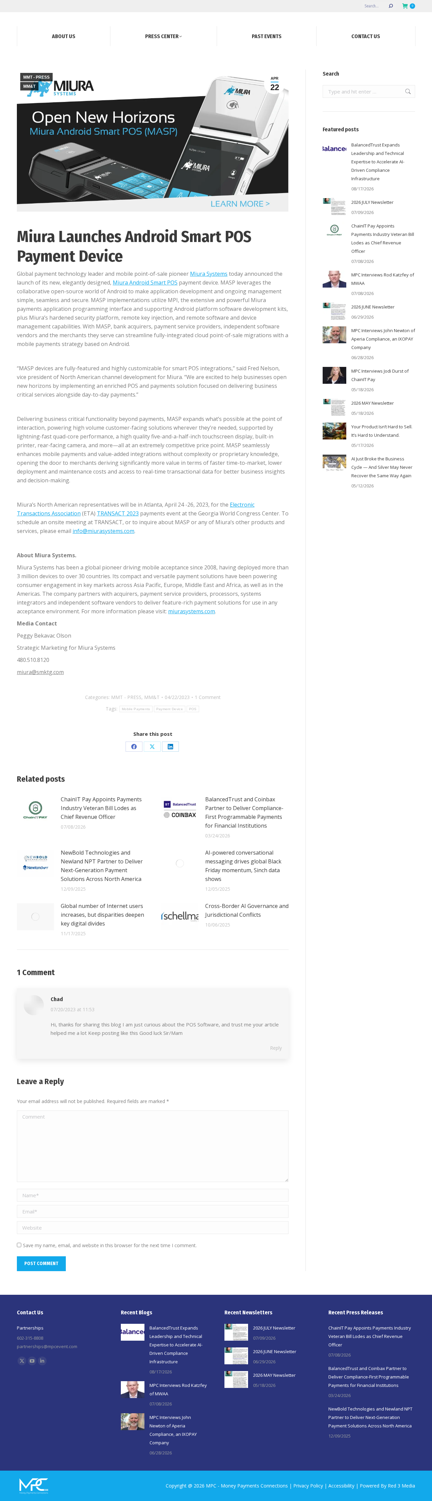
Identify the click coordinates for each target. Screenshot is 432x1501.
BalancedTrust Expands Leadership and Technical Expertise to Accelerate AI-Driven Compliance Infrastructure (377, 162)
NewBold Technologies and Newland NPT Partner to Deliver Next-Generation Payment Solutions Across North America (102, 866)
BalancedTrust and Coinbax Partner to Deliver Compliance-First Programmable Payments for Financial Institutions (244, 812)
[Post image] (35, 810)
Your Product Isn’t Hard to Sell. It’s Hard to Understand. (381, 431)
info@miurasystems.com (103, 531)
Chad (57, 999)
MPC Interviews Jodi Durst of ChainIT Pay (380, 375)
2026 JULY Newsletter (372, 202)
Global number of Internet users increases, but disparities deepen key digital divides (102, 914)
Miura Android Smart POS (145, 282)
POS (193, 709)
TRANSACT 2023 (118, 513)
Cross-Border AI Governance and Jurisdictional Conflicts (247, 910)
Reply (276, 1048)
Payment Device (169, 709)
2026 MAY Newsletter (372, 403)
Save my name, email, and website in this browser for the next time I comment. (110, 1245)
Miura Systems (208, 273)
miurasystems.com (191, 611)
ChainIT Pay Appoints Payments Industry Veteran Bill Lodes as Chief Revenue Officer (101, 808)
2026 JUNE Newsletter (373, 307)
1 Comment (208, 697)
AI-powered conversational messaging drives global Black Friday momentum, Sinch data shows (243, 866)
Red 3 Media (401, 1485)
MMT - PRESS (36, 77)
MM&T (29, 86)
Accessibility (341, 1485)
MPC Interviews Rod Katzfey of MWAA (382, 279)
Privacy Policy (308, 1485)
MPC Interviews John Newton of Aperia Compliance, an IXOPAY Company (383, 338)
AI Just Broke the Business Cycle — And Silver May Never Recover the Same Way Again (381, 467)
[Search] (391, 6)
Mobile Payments (136, 709)
